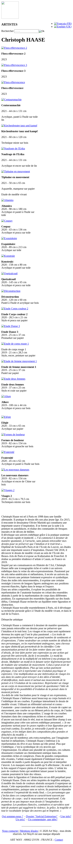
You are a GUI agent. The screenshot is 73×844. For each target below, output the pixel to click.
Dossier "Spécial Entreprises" (42, 816)
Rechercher (7, 31)
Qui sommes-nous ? (12, 816)
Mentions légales (29, 830)
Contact (59, 839)
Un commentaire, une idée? (42, 819)
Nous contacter (10, 830)
